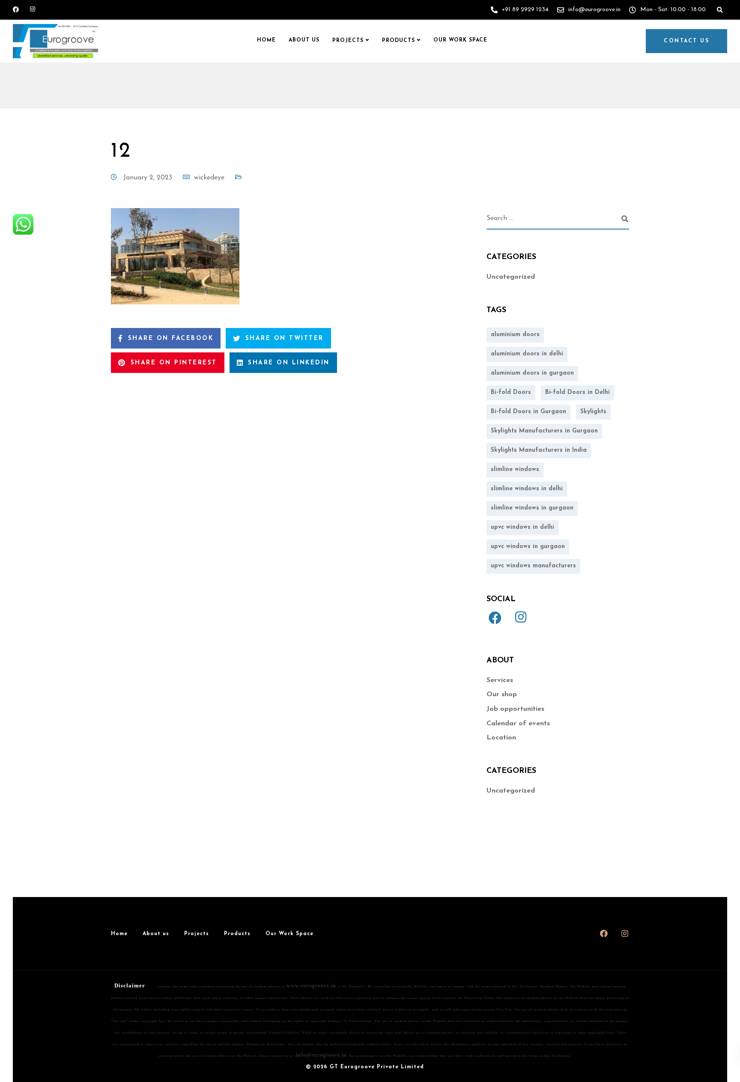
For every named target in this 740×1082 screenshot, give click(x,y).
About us (304, 40)
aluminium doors (515, 334)
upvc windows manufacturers (533, 566)
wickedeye (209, 177)
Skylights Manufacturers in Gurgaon (544, 431)
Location (501, 737)
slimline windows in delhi (527, 489)
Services (499, 680)
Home (266, 40)
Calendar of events (518, 723)
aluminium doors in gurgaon (532, 373)
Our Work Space (460, 40)
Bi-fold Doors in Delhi (577, 392)
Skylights (593, 411)
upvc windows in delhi (522, 527)
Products (398, 40)
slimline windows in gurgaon (532, 508)
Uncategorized (510, 277)
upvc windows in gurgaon (528, 546)
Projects (348, 40)
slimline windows (515, 469)
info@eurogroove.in (321, 1055)
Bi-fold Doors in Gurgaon (528, 411)
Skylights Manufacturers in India (539, 450)
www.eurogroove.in (311, 986)
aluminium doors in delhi (527, 354)
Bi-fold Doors (511, 392)
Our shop (501, 694)
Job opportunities (515, 709)
